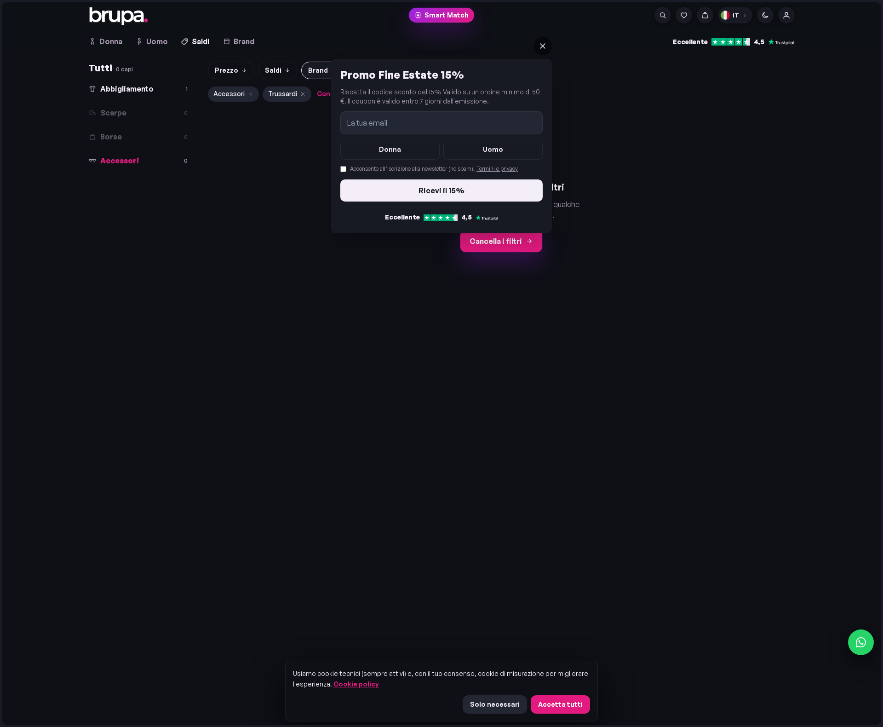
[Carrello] (705, 15)
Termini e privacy (497, 168)
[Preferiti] (684, 15)
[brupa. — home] (118, 16)
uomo (493, 149)
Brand (244, 41)
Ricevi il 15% (441, 190)
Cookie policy (356, 684)
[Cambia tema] (765, 15)
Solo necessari (495, 704)
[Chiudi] (542, 46)
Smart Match (446, 15)
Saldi (201, 41)
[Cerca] (662, 15)
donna (390, 149)
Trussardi (282, 94)
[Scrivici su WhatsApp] (861, 642)
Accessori (229, 94)
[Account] (786, 15)
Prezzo (226, 70)
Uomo (157, 41)
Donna (110, 41)
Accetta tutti (560, 704)
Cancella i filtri (496, 241)
